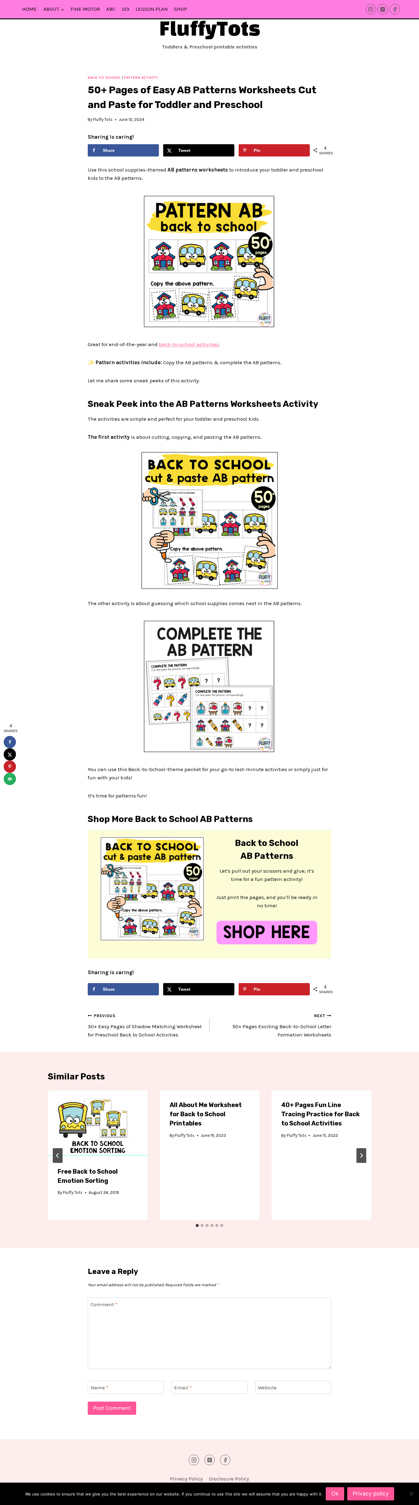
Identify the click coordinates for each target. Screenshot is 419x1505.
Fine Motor (85, 9)
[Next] (361, 1155)
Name (99, 1387)
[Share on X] (10, 754)
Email (183, 1387)
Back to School (104, 77)
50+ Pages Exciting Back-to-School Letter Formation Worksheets (282, 1025)
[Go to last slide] (58, 1155)
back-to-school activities (189, 344)
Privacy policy (371, 1493)
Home (29, 9)
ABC (110, 9)
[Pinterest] (383, 9)
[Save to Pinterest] (10, 767)
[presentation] (98, 1123)
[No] (411, 1494)
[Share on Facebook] (10, 742)
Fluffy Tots (103, 119)
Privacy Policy (186, 1479)
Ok (335, 1493)
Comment (103, 1304)
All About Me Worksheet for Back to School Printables (206, 1114)
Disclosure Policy (229, 1479)
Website (267, 1387)
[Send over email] (10, 779)
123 (125, 9)
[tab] (197, 1225)
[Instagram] (371, 9)
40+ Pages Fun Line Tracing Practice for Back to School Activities (320, 1114)
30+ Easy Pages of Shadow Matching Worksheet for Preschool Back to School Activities (145, 1025)
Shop (180, 9)
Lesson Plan (152, 9)
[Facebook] (395, 9)
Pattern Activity (141, 77)
